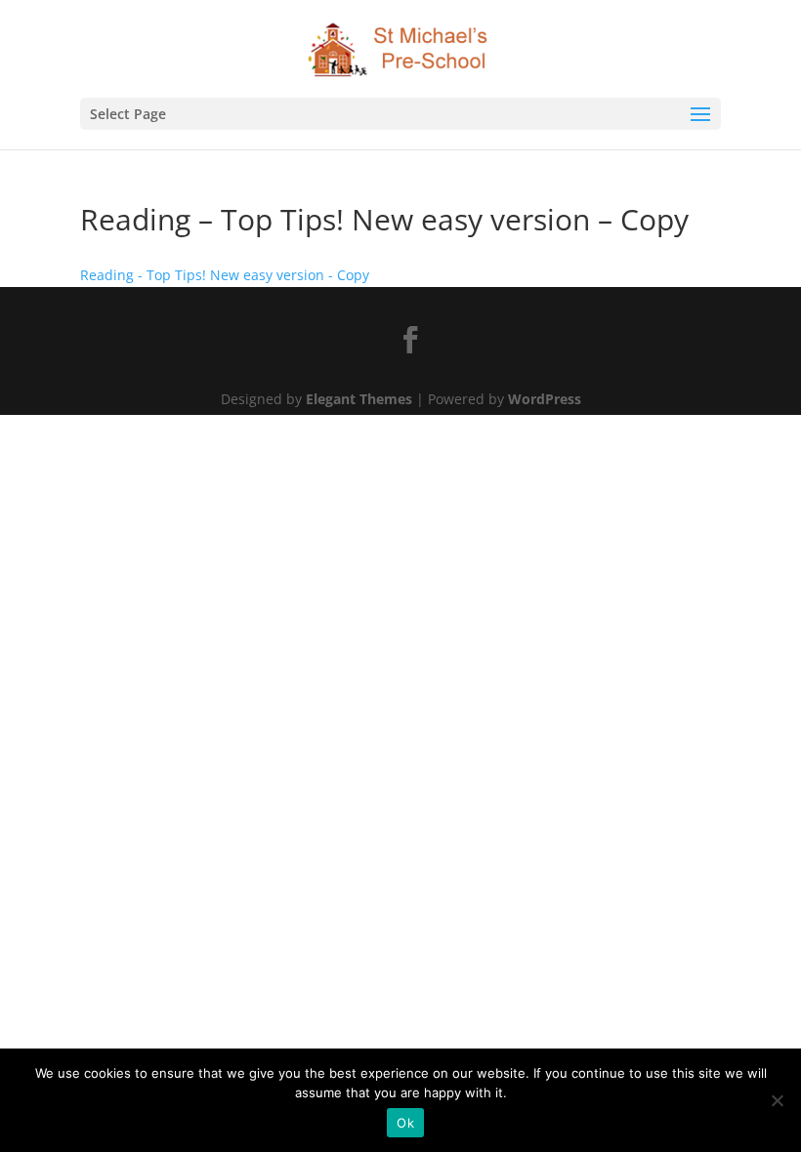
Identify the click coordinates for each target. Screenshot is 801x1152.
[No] (776, 1100)
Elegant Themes (359, 399)
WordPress (544, 399)
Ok (405, 1123)
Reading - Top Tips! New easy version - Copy (224, 275)
